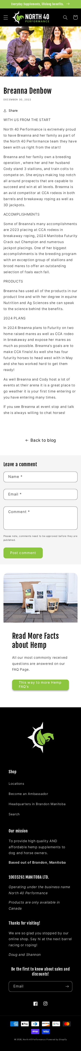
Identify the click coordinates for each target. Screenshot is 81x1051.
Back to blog (43, 440)
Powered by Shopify (56, 1039)
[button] (6, 17)
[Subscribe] (67, 986)
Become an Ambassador (28, 794)
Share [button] (13, 111)
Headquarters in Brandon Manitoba (37, 804)
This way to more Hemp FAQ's (40, 684)
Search (14, 814)
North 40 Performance (34, 1039)
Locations (16, 784)
